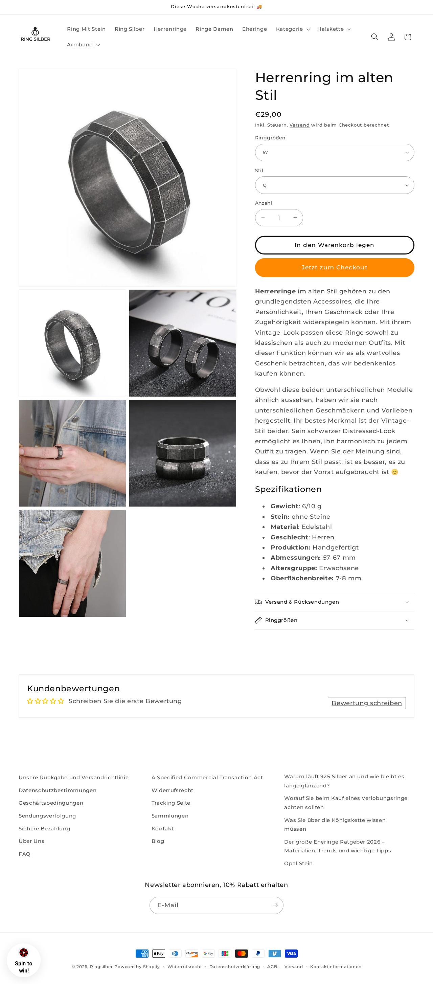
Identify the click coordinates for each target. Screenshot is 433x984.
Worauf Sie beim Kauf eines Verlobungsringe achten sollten (346, 802)
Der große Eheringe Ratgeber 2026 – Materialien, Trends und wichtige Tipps (337, 846)
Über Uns (31, 841)
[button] (292, 29)
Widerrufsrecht (172, 790)
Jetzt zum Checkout (335, 267)
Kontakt (163, 828)
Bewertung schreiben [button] (367, 703)
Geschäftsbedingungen (51, 803)
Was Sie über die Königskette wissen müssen (335, 824)
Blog (158, 841)
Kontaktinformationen (335, 966)
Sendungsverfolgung (47, 815)
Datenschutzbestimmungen (57, 790)
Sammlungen (170, 815)
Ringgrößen (270, 138)
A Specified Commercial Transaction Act (207, 777)
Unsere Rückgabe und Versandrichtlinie (74, 777)
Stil (259, 170)
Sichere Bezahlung (44, 828)
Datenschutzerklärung (234, 966)
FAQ (25, 853)
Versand (300, 125)
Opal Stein (298, 863)
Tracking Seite (171, 803)
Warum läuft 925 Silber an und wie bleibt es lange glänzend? (344, 781)
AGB (272, 966)
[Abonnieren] (275, 905)
